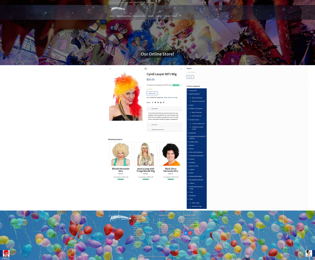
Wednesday (137, 228)
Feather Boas (193, 142)
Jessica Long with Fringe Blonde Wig (146, 169)
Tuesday (136, 223)
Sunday (136, 246)
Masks (191, 173)
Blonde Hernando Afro (120, 169)
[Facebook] (203, 2)
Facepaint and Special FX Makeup (197, 137)
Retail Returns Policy (167, 233)
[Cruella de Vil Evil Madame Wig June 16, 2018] (310, 253)
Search (190, 77)
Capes (191, 105)
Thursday (136, 232)
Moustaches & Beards (196, 180)
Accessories (193, 90)
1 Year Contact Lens (198, 123)
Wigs (165, 97)
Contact (163, 231)
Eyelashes (192, 133)
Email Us (151, 2)
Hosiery (191, 159)
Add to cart (152, 93)
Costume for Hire (166, 225)
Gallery (163, 223)
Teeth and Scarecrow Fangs (196, 188)
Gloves (191, 149)
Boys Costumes (197, 112)
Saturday (136, 241)
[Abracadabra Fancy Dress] (117, 8)
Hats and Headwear (196, 152)
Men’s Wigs (195, 203)
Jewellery (192, 162)
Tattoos (191, 183)
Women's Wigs (173, 97)
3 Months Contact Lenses (197, 128)
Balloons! (164, 229)
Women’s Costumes (198, 101)
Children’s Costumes (195, 108)
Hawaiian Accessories (196, 155)
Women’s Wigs (197, 206)
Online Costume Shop (168, 227)
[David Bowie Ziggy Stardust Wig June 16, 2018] (4, 253)
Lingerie (191, 169)
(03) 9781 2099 (140, 2)
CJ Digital (173, 256)
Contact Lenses (194, 120)
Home (163, 219)
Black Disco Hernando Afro (170, 169)
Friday (135, 237)
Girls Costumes (196, 116)
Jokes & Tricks (193, 166)
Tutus (191, 192)
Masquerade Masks (195, 176)
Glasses (191, 145)
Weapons (192, 195)
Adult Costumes (194, 94)
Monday (136, 219)
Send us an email (191, 225)
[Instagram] (205, 2)
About (163, 221)
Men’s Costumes (197, 98)
